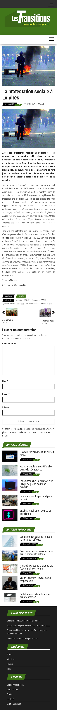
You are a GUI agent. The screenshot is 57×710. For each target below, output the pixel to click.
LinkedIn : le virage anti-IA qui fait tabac (37, 453)
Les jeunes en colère (7, 321)
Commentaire (9, 343)
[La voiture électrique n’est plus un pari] (9, 500)
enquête (27, 299)
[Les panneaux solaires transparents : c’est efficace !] (9, 540)
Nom (5, 381)
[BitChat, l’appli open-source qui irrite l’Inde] (9, 514)
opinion (5, 303)
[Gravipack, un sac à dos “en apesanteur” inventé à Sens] (9, 555)
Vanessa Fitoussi (35, 104)
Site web (6, 407)
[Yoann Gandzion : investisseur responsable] (9, 582)
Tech (9, 669)
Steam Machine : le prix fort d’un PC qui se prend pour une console (36, 484)
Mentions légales (14, 704)
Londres (42, 299)
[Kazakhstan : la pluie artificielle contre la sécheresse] (9, 470)
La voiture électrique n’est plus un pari (36, 498)
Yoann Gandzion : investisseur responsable (35, 579)
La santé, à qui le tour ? (47, 322)
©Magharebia (20, 285)
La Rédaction (12, 689)
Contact (10, 694)
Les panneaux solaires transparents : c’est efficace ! (36, 538)
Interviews (11, 659)
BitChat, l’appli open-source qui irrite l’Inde (36, 512)
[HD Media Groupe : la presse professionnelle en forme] (9, 568)
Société (21, 296)
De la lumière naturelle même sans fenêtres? (35, 596)
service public (46, 303)
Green (9, 654)
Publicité (10, 699)
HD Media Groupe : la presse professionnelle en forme (37, 567)
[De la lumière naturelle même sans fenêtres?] (9, 596)
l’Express (50, 251)
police (12, 303)
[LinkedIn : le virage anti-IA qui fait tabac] (9, 456)
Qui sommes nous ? (15, 685)
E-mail (5, 394)
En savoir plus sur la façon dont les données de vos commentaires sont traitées (28, 432)
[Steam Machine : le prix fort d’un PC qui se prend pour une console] (9, 485)
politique (20, 303)
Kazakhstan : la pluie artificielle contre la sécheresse (36, 468)
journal (35, 300)
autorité (19, 300)
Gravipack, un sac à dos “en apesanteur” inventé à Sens (36, 553)
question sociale (32, 303)
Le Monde (31, 205)
